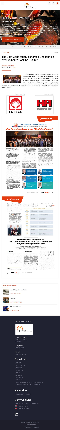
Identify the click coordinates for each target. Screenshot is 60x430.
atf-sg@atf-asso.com (21, 354)
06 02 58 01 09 (20, 34)
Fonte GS (12, 298)
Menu (2, 3)
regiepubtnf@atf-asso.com (33, 34)
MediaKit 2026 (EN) (23, 408)
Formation (19, 370)
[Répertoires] (49, 3)
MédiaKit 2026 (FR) (23, 406)
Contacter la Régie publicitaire (26, 403)
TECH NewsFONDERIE (19, 378)
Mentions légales (31, 424)
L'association (20, 365)
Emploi (17, 373)
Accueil (18, 363)
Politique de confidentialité (31, 427)
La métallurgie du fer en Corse (18, 289)
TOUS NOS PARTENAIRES (23, 394)
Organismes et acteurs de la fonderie (29, 382)
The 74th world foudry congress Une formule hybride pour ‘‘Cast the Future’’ (40, 46)
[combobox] (53, 3)
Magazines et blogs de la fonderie (27, 384)
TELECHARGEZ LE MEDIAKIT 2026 (12, 39)
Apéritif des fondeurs (15, 306)
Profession (15, 46)
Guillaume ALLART (6, 67)
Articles (7, 46)
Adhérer (18, 368)
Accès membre (57, 3)
